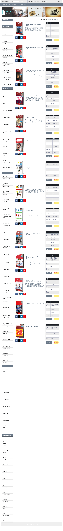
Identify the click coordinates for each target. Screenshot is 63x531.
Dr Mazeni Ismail (6, 227)
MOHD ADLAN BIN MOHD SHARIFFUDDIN (7, 301)
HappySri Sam (5, 129)
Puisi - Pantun (5, 501)
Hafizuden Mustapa (6, 271)
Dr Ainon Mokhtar (6, 199)
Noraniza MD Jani (6, 307)
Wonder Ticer (5, 360)
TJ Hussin (4, 350)
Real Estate (5, 415)
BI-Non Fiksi (5, 43)
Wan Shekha (5, 169)
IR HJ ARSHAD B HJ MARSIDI (7, 278)
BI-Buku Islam (5, 36)
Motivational (5, 404)
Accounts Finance (6, 369)
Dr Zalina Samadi (6, 124)
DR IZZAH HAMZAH (6, 223)
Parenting (4, 408)
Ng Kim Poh (5, 141)
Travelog (4, 513)
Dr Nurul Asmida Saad (7, 252)
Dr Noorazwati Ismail (6, 239)
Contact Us (34, 1)
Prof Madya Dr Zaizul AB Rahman (7, 321)
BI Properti (4, 32)
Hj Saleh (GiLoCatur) (6, 276)
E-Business (5, 50)
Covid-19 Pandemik (6, 450)
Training (4, 425)
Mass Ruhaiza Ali (6, 290)
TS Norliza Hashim (6, 357)
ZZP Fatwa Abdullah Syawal (6, 65)
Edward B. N (5, 126)
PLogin (39, 1)
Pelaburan (4, 492)
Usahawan (4, 517)
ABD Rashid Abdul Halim (7, 178)
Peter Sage (5, 146)
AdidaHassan (5, 96)
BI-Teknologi (5, 48)
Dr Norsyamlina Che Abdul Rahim (6, 247)
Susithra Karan (5, 165)
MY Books (4, 23)
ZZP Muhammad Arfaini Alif (7, 85)
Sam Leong (5, 160)
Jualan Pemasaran (6, 462)
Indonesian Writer (6, 57)
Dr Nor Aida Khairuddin (7, 241)
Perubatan (5, 499)
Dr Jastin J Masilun (6, 225)
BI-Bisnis (4, 34)
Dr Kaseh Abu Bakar (6, 115)
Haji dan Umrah (5, 455)
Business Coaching (6, 373)
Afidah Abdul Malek (6, 98)
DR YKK (4, 122)
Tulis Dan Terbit (6, 515)
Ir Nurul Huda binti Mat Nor (7, 132)
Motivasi (4, 480)
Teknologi (4, 510)
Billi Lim (4, 108)
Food (3, 385)
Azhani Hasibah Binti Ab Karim (7, 184)
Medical (4, 401)
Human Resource (6, 390)
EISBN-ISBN (5, 452)
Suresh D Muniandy (6, 348)
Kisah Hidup (5, 471)
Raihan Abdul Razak (6, 326)
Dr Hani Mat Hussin (6, 214)
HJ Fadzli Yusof (5, 274)
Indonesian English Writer (7, 55)
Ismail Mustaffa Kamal (7, 283)
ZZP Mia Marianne (6, 81)
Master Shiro (5, 292)
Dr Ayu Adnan (5, 206)
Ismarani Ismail (5, 134)
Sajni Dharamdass (6, 158)
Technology (5, 422)
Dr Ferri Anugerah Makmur (6, 209)
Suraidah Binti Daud (6, 346)
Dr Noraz (4, 244)
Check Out (56, 19)
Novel (4, 485)
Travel (4, 427)
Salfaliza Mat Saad (6, 339)
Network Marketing (6, 406)
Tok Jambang (5, 353)
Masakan (4, 476)
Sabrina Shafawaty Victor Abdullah (7, 337)
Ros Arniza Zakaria (6, 331)
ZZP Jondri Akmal (6, 72)
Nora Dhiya (5, 144)
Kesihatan (4, 469)
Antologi (4, 443)
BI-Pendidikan (5, 46)
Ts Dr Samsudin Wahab (7, 355)
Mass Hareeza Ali (6, 137)
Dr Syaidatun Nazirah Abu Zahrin (7, 260)
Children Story (5, 376)
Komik (4, 473)
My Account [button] (57, 1)
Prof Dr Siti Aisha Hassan (7, 151)
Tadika (4, 508)
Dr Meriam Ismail (6, 230)
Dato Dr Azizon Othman (7, 110)
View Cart (51, 19)
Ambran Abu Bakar (6, 101)
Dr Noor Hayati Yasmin (7, 234)
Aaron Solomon (5, 94)
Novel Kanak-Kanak (6, 487)
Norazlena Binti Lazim (7, 309)
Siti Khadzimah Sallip (6, 162)
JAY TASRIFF (5, 285)
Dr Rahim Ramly (6, 254)
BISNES (4, 448)
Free (18, 4)
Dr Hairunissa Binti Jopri (7, 211)
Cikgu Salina (5, 188)
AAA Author (5, 91)
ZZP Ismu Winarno (6, 70)
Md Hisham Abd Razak (7, 295)
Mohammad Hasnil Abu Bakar (7, 298)
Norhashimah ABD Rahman (6, 313)
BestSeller (14, 4)
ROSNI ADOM (5, 333)
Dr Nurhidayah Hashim (7, 249)
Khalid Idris (5, 288)
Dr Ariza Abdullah (6, 201)
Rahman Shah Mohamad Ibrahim (7, 324)
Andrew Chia (5, 103)
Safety (4, 418)
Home (29, 1)
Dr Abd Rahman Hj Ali (7, 196)
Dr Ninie (4, 232)
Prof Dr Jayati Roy (6, 148)
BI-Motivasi (5, 41)
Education (4, 378)
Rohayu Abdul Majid (6, 329)
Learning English (6, 399)
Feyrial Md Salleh (6, 269)
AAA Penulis (5, 176)
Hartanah (4, 457)
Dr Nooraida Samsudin (7, 237)
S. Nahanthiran (5, 155)
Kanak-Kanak (5, 464)
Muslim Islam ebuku (6, 483)
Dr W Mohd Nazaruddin (7, 119)
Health (4, 387)
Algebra (4, 441)
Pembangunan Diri (6, 494)
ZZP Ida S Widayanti (6, 67)
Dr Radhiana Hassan (6, 117)
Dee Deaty (5, 194)
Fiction (4, 383)
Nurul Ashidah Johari (6, 315)
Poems (4, 411)
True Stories (5, 429)
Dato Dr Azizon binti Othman (6, 192)
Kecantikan (5, 466)
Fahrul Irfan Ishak (6, 264)
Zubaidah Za (5, 362)
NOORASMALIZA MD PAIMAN (6, 305)
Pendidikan (5, 496)
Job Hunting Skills (6, 392)
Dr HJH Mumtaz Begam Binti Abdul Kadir (7, 220)
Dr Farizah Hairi (5, 112)
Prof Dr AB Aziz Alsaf (6, 317)
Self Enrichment (6, 420)
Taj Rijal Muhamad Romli (7, 167)
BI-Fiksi (4, 39)
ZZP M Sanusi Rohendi (7, 77)
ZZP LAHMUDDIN (5, 74)
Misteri (4, 478)
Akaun (4, 438)
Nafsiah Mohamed (6, 139)
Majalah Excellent (6, 59)
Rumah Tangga (5, 506)
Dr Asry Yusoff (5, 203)
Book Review (44, 1)
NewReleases (23, 4)
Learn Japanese (6, 397)
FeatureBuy (8, 4)
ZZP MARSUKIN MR (6, 79)
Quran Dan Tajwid (6, 503)
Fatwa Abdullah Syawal (7, 267)
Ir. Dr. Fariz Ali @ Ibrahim (7, 281)
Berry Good (5, 105)
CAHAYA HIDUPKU (6, 186)
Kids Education (5, 394)
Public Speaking (6, 413)
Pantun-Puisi (5, 62)
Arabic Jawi (5, 445)
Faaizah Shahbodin (6, 262)
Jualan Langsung (6, 459)
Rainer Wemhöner (6, 153)
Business (4, 371)
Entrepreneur (5, 380)
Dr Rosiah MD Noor (6, 256)
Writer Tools (5, 432)
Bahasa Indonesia (6, 29)
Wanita (4, 520)
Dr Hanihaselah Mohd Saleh (7, 217)
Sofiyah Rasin (5, 341)
